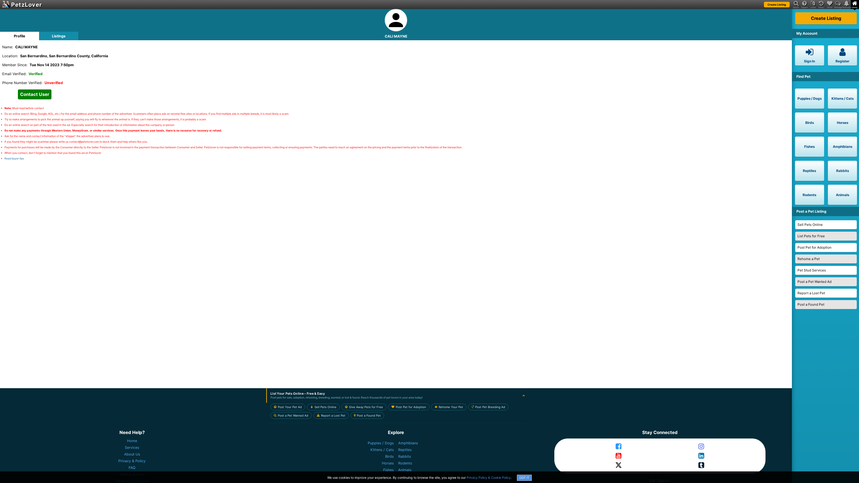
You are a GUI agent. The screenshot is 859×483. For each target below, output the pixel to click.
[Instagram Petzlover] (701, 446)
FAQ (132, 467)
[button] (396, 395)
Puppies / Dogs (381, 443)
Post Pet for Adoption (814, 247)
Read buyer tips (14, 158)
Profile (19, 36)
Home (132, 441)
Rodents (405, 463)
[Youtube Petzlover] (618, 456)
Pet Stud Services (811, 270)
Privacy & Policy (132, 461)
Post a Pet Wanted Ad (814, 282)
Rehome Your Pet (451, 407)
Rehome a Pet (808, 259)
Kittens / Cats (382, 449)
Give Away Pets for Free (366, 407)
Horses (388, 463)
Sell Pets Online (810, 224)
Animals (404, 470)
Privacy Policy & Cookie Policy (489, 477)
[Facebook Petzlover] (618, 446)
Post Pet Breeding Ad (490, 407)
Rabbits (404, 456)
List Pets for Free (811, 236)
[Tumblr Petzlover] (701, 465)
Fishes (388, 470)
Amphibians (408, 443)
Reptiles (405, 449)
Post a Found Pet (810, 304)
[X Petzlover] (618, 465)
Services (132, 447)
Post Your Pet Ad (290, 407)
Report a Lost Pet (811, 293)
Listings (59, 36)
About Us (132, 454)
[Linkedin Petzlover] (701, 456)
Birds (389, 456)
